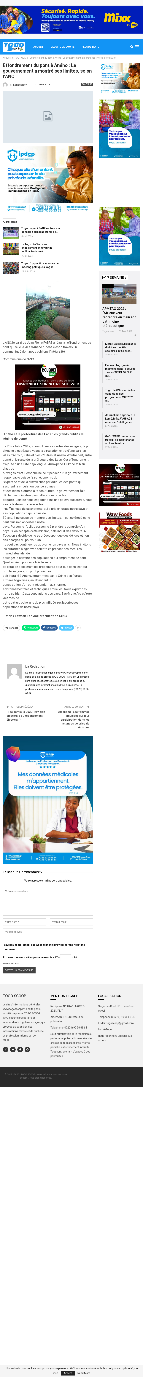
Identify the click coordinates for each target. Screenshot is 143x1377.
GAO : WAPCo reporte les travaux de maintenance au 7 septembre (120, 440)
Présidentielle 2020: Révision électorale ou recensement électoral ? (26, 715)
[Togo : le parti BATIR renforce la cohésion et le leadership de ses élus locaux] (11, 233)
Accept (68, 1373)
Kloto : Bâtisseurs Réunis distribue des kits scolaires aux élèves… (120, 347)
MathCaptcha (14, 963)
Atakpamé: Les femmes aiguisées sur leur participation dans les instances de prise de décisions (73, 719)
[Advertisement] (48, 645)
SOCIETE (108, 286)
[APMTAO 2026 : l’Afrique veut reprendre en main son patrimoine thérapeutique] (119, 294)
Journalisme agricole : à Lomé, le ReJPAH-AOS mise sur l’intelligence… (120, 419)
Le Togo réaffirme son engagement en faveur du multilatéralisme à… (37, 248)
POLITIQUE (87, 84)
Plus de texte (90, 46)
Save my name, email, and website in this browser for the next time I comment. (45, 947)
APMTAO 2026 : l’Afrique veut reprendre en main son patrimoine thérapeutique (119, 317)
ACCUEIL (38, 46)
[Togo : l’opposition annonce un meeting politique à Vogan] (11, 268)
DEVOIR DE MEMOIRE (62, 46)
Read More (83, 1373)
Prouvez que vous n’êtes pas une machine (28, 957)
